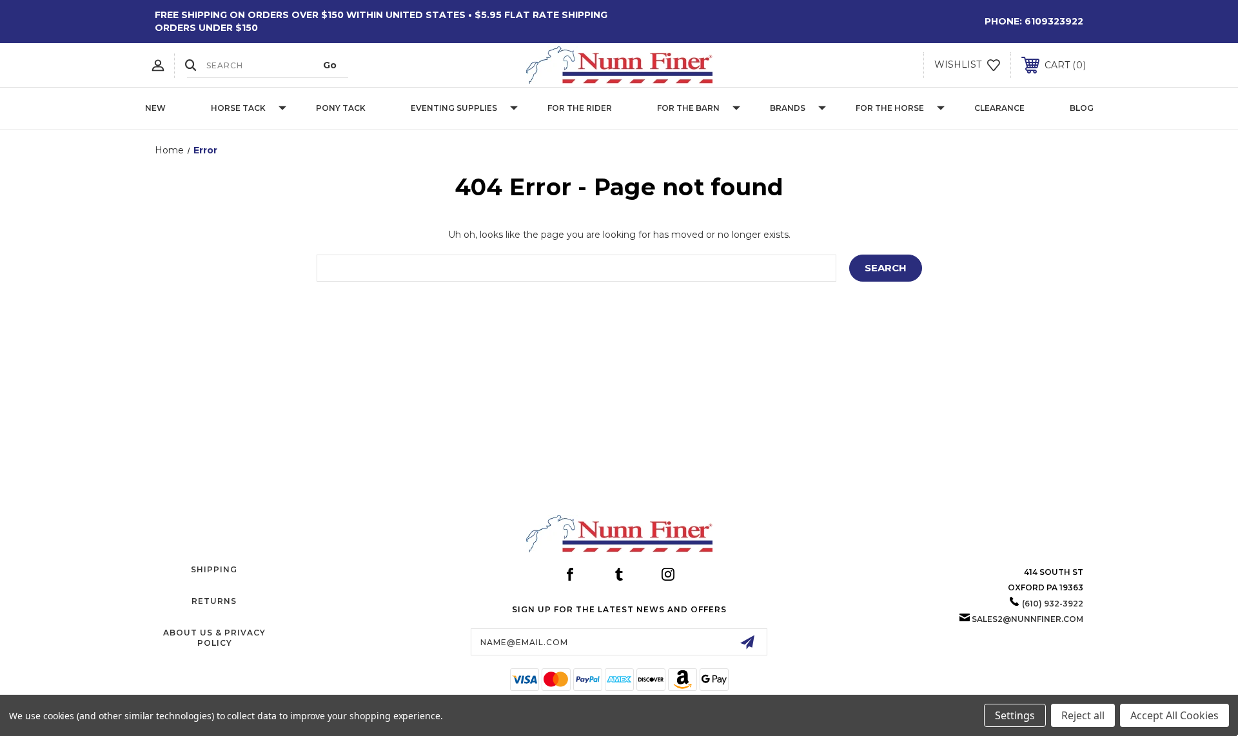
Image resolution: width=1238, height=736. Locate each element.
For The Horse (890, 108)
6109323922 (1054, 21)
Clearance (999, 108)
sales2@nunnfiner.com (1027, 619)
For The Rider (579, 108)
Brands (787, 108)
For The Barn (688, 108)
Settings (1015, 715)
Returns (214, 601)
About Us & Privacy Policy (214, 638)
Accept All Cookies (1174, 715)
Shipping (214, 569)
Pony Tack (341, 108)
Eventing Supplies (454, 108)
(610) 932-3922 (1052, 603)
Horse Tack (238, 108)
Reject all (1083, 715)
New (155, 108)
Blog (1082, 108)
